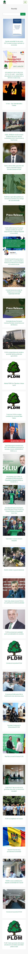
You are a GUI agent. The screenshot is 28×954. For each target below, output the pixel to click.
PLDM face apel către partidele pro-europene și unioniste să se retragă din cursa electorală (14, 198)
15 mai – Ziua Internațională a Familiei (14, 104)
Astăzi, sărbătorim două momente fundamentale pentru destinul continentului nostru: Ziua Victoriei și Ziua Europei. (14, 137)
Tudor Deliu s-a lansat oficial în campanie (14, 539)
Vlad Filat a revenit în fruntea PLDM (14, 756)
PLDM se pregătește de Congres (14, 818)
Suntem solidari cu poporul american (14, 570)
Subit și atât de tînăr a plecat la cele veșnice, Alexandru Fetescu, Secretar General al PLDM (14, 167)
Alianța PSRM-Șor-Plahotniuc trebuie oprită (14, 384)
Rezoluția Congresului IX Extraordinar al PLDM (14, 726)
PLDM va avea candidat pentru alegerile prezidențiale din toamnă (14, 881)
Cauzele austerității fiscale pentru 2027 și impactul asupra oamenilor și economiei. (14, 43)
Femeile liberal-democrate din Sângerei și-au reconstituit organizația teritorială (14, 291)
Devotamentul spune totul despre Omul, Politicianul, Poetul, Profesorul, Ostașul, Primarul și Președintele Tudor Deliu (14, 510)
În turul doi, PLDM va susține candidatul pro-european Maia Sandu (14, 416)
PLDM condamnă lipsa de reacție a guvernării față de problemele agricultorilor (14, 354)
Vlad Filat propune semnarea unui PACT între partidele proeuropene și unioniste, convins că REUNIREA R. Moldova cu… (14, 448)
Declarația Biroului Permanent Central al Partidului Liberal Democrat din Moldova (14, 323)
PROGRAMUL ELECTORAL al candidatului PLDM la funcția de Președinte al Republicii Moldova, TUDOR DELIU (14, 479)
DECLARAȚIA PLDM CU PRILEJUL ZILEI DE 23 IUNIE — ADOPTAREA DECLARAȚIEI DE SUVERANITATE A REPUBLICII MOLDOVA (14, 75)
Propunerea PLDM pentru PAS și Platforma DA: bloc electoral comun (14, 695)
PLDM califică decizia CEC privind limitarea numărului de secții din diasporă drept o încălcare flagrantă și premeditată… (14, 230)
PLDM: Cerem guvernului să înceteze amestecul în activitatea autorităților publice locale (14, 944)
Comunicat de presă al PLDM (14, 663)
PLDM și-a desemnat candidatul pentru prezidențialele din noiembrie (14, 633)
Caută (22, 14)
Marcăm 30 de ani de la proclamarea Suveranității (14, 850)
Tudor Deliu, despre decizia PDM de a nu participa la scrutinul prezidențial (14, 602)
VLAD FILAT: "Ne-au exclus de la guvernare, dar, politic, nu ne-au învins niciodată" (14, 789)
